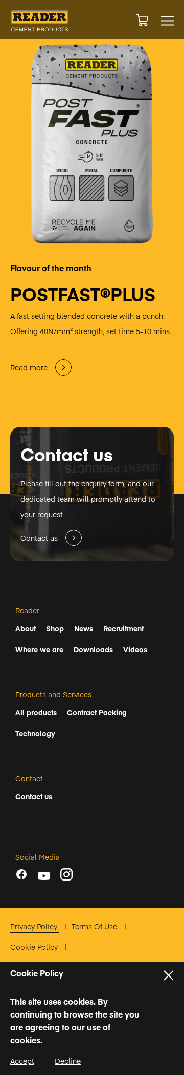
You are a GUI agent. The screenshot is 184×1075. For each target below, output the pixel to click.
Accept (22, 1061)
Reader (27, 610)
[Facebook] (21, 874)
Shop (55, 628)
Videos (135, 649)
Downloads (93, 649)
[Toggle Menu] (167, 20)
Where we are (39, 649)
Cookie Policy (35, 947)
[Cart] (142, 20)
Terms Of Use (95, 926)
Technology (35, 733)
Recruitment (123, 628)
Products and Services (53, 694)
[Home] (39, 20)
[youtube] (44, 876)
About (25, 628)
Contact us (33, 796)
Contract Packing (97, 712)
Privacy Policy (34, 926)
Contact (29, 778)
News (83, 628)
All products (36, 712)
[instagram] (66, 874)
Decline (68, 1061)
